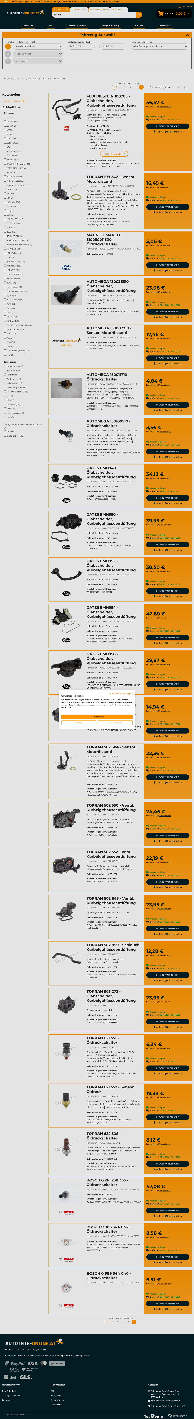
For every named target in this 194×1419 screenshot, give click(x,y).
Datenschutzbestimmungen (121, 693)
